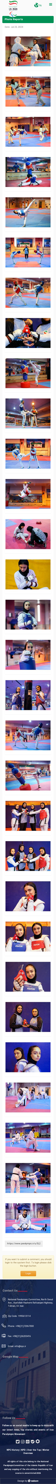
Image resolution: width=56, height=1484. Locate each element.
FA (40, 6)
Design (21, 1481)
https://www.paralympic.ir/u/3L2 (23, 1243)
